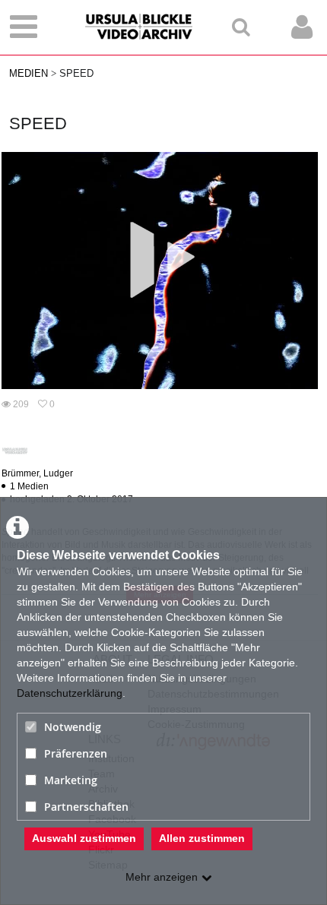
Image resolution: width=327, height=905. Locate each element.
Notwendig (72, 727)
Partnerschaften (86, 806)
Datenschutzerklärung (69, 693)
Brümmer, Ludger (37, 473)
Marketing (70, 780)
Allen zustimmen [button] (202, 838)
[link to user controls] (302, 27)
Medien (28, 73)
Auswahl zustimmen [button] (84, 838)
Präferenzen (75, 753)
